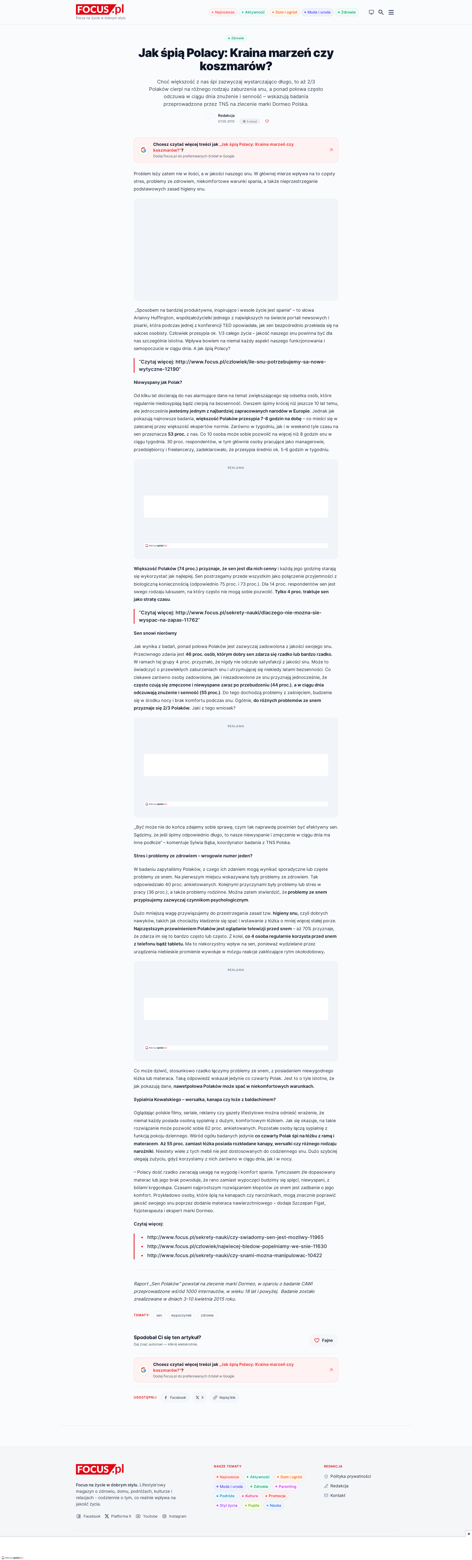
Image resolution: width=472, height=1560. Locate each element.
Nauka (275, 1505)
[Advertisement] (236, 507)
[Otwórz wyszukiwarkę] (381, 12)
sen (159, 1315)
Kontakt (337, 1495)
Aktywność (255, 12)
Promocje (277, 1495)
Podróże (227, 1495)
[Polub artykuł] (267, 121)
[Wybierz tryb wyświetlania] (371, 12)
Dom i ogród (286, 12)
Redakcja (226, 115)
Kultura (251, 1495)
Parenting (287, 1486)
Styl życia (228, 1505)
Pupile (253, 1505)
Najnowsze (225, 12)
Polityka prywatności (350, 1476)
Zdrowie (348, 12)
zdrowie (207, 1315)
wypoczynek (181, 1315)
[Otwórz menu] (391, 12)
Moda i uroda (319, 12)
